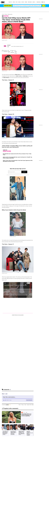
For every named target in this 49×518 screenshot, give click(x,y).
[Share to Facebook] (5, 50)
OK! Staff (8, 45)
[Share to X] (9, 50)
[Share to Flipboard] (12, 50)
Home (3, 14)
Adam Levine (10, 14)
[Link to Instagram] (43, 2)
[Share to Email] (16, 50)
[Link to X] (44, 2)
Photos (6, 14)
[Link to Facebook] (41, 2)
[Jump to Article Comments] (2, 50)
